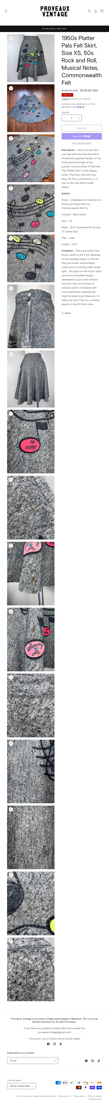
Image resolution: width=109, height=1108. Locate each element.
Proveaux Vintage (31, 1096)
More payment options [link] (82, 143)
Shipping (65, 99)
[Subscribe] (55, 1060)
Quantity (65, 112)
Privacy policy (79, 1096)
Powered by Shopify (47, 1096)
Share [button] (68, 313)
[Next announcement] (103, 29)
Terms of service (95, 1096)
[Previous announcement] (5, 29)
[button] (6, 11)
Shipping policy (95, 1099)
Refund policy (65, 1096)
